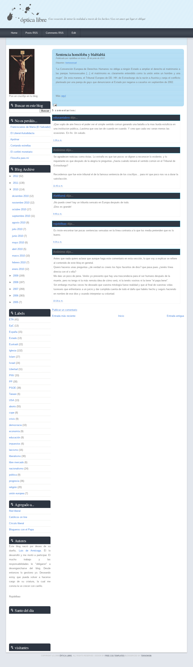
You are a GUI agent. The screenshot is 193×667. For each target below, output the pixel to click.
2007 (16, 289)
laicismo (13, 449)
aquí (63, 95)
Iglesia (12, 350)
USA (11, 400)
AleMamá (59, 195)
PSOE (12, 387)
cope (11, 412)
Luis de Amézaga (30, 550)
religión (13, 487)
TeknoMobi (146, 656)
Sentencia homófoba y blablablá (80, 54)
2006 (16, 295)
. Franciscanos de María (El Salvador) (30, 127)
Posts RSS (31, 32)
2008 (16, 282)
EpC (11, 325)
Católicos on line (18, 517)
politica (13, 474)
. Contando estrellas (20, 145)
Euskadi (13, 344)
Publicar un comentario (64, 309)
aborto (12, 406)
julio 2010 (17, 229)
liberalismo (15, 456)
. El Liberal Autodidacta (21, 133)
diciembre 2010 (20, 196)
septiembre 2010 (21, 216)
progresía (14, 481)
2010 (16, 189)
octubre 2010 (19, 209)
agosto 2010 (19, 222)
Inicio (121, 315)
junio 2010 (18, 236)
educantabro (61, 117)
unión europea (16, 493)
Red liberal (15, 510)
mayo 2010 (18, 242)
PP (10, 381)
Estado (13, 338)
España (13, 331)
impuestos (14, 443)
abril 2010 (17, 249)
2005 (16, 302)
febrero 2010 (19, 262)
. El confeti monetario (20, 151)
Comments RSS (55, 32)
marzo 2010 (19, 255)
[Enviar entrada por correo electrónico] (54, 104)
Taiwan (13, 394)
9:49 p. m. (57, 214)
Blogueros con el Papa (21, 529)
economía (14, 431)
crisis (12, 418)
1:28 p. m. (57, 140)
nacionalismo (16, 468)
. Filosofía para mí (19, 158)
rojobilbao (60, 223)
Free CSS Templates (114, 656)
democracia (15, 425)
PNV (11, 375)
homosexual (71, 63)
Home (14, 32)
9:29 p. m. (57, 242)
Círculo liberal (16, 523)
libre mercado (16, 462)
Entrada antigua (175, 315)
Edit (74, 32)
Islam (12, 356)
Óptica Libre (33, 19)
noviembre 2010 (21, 202)
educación (14, 437)
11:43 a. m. (58, 186)
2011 (16, 182)
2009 (16, 275)
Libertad (13, 369)
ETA (11, 319)
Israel (12, 363)
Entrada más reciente (63, 315)
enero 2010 (18, 269)
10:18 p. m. (58, 301)
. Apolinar (14, 139)
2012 (16, 176)
